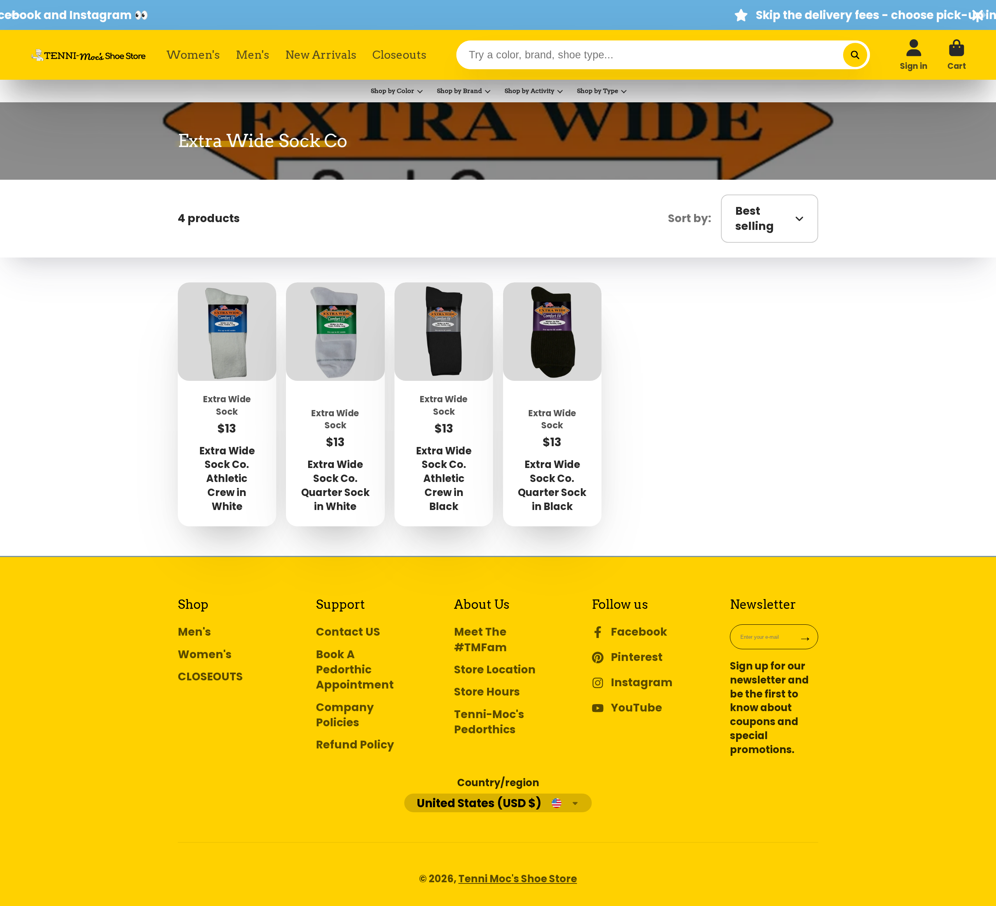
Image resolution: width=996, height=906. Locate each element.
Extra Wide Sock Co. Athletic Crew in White (227, 404)
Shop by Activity (529, 91)
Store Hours (487, 691)
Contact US (348, 632)
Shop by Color (392, 91)
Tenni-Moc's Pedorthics (489, 722)
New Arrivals (320, 54)
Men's (252, 54)
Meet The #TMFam (480, 639)
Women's (193, 54)
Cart (956, 54)
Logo (88, 55)
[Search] (855, 55)
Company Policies (345, 715)
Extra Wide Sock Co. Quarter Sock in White (335, 404)
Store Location (495, 669)
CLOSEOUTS (210, 676)
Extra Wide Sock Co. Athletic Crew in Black (444, 404)
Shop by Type (597, 91)
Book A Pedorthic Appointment (355, 670)
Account (914, 54)
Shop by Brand (459, 91)
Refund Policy (355, 744)
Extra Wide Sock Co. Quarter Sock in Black (552, 404)
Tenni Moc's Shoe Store (517, 879)
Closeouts (399, 54)
